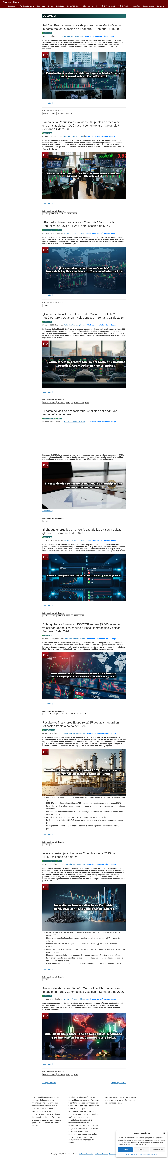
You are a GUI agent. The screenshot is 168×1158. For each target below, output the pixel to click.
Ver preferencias (157, 1149)
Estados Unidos (72, 213)
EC (72, 113)
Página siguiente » (118, 1083)
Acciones (45, 113)
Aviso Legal (153, 1154)
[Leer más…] (47, 103)
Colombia (52, 113)
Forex (87, 402)
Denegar (141, 1149)
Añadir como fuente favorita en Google (99, 36)
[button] (164, 1133)
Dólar (68, 113)
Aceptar (125, 1149)
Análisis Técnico (47, 33)
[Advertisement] (84, 439)
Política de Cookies (131, 1154)
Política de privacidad (144, 1154)
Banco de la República (49, 230)
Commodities (61, 113)
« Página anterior (49, 1083)
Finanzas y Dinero (11, 2)
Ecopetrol (52, 730)
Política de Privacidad (86, 1154)
